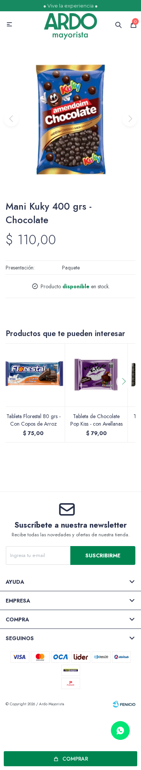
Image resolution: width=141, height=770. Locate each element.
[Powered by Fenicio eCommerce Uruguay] (124, 704)
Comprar (75, 758)
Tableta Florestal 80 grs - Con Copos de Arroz (33, 420)
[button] (126, 396)
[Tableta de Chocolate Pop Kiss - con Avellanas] (96, 374)
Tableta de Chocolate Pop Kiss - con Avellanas (96, 420)
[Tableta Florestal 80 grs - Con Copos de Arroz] (33, 374)
